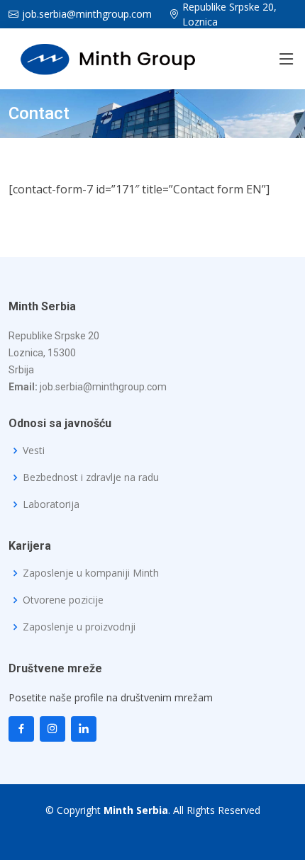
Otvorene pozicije (63, 600)
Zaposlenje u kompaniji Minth (91, 573)
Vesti (34, 451)
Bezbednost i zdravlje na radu (91, 477)
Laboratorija (51, 504)
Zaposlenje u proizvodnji (79, 627)
